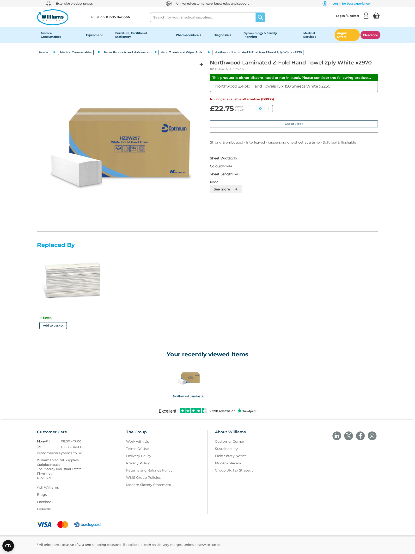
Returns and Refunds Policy (149, 470)
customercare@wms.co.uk (59, 453)
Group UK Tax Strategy (234, 470)
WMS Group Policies (143, 477)
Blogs (42, 494)
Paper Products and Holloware (126, 52)
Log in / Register (347, 16)
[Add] (268, 108)
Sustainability (226, 449)
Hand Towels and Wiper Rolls (181, 52)
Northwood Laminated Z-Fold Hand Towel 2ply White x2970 (189, 396)
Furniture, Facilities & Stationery (131, 34)
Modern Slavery (228, 463)
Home (43, 52)
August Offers (342, 34)
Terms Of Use (137, 449)
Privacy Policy (138, 463)
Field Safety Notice (231, 456)
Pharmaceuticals (188, 35)
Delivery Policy (138, 456)
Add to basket (53, 325)
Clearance (370, 35)
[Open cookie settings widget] (8, 546)
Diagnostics (222, 35)
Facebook (45, 502)
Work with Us (137, 441)
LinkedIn (44, 509)
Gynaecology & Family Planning (260, 34)
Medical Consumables (51, 34)
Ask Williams (48, 487)
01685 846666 (73, 447)
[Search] (260, 17)
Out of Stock (294, 124)
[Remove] (252, 108)
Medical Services (309, 34)
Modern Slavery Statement (148, 485)
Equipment (94, 35)
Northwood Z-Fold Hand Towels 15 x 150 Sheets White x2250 (272, 86)
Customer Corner (229, 441)
